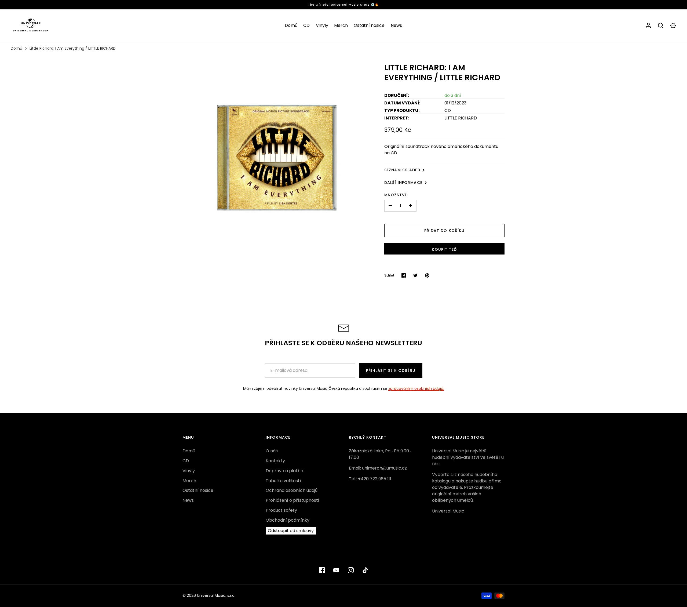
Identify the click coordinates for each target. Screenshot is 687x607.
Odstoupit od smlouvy (291, 531)
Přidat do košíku (444, 230)
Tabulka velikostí (283, 481)
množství (395, 195)
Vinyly (322, 25)
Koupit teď (444, 249)
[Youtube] (336, 570)
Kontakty (275, 461)
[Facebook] (322, 570)
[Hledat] (661, 25)
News (396, 25)
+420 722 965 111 (374, 479)
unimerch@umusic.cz (384, 468)
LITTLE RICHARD (460, 118)
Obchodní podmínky (287, 520)
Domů (291, 25)
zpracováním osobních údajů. (416, 388)
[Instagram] (351, 570)
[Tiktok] (365, 570)
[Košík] (673, 25)
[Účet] (648, 25)
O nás (272, 451)
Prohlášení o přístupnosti (292, 500)
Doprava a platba (284, 471)
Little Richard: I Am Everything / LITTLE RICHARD (73, 48)
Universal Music (448, 511)
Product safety (281, 510)
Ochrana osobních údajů (291, 490)
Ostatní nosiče (369, 25)
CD (306, 25)
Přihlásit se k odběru (391, 370)
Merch (341, 25)
